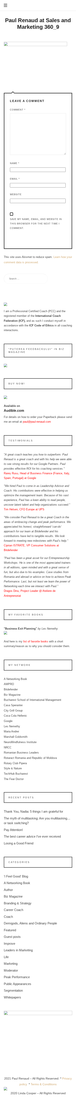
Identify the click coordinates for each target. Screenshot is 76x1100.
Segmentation (13, 990)
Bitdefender (11, 689)
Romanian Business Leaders (21, 752)
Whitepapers (12, 997)
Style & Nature (13, 768)
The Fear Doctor (14, 778)
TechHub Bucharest (16, 773)
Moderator (11, 970)
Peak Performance (17, 977)
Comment (17, 109)
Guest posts (12, 936)
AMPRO (9, 684)
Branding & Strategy (17, 903)
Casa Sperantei (13, 705)
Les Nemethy (12, 726)
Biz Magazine (12, 694)
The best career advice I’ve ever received (32, 836)
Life (6, 957)
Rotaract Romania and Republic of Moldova (30, 758)
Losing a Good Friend (18, 843)
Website (16, 194)
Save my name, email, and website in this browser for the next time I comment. (36, 223)
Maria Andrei (11, 731)
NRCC (7, 747)
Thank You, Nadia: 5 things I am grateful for (33, 811)
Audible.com (14, 410)
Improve (9, 943)
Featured (10, 930)
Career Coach (13, 910)
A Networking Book (15, 678)
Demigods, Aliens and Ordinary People (30, 923)
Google (8, 721)
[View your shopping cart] (68, 5)
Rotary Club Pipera (15, 763)
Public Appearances (17, 984)
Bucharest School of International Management (32, 699)
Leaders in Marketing (18, 950)
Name (14, 163)
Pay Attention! (13, 830)
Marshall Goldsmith (15, 736)
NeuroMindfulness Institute (20, 742)
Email (15, 179)
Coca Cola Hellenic (15, 715)
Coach (8, 916)
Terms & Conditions (44, 1084)
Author (8, 890)
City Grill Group (13, 710)
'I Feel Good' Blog (16, 876)
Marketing (11, 963)
